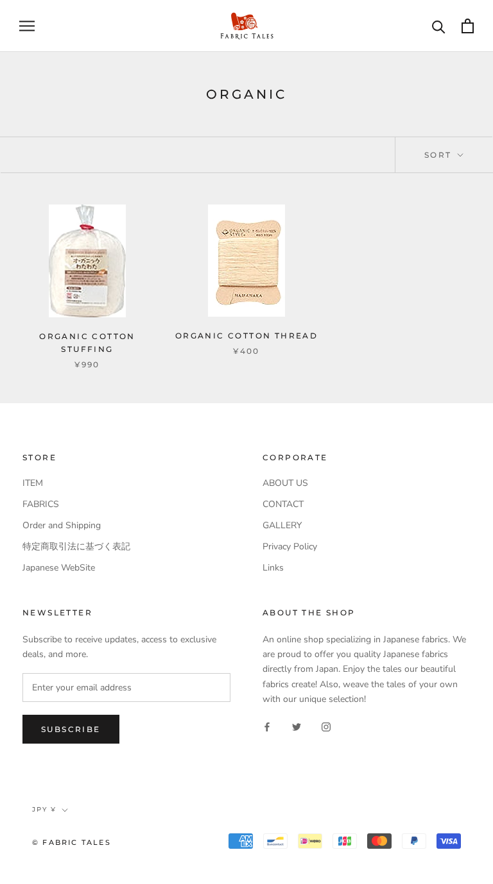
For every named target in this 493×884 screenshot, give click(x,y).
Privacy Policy (290, 546)
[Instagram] (326, 726)
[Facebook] (267, 726)
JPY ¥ (44, 809)
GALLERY (282, 525)
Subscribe (71, 729)
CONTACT (283, 504)
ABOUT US (285, 483)
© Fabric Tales (71, 842)
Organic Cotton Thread (246, 335)
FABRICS (40, 504)
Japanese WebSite (58, 568)
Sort (439, 155)
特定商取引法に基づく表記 (76, 546)
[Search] (438, 26)
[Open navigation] (27, 26)
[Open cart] (468, 26)
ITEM (32, 483)
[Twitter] (296, 726)
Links (273, 568)
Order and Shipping (61, 525)
